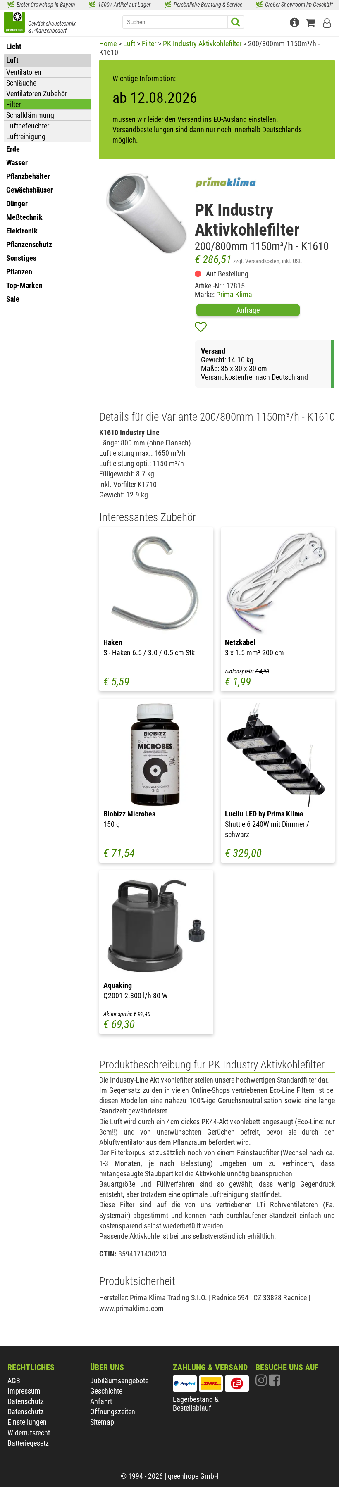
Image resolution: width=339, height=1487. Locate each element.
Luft (129, 43)
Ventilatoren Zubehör (36, 93)
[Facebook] (274, 1382)
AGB (13, 1380)
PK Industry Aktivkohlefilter (202, 43)
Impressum (24, 1391)
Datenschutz (25, 1401)
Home (108, 43)
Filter (13, 104)
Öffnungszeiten (112, 1411)
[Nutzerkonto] (328, 22)
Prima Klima (234, 294)
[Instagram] (262, 1382)
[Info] (295, 22)
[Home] (14, 23)
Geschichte (106, 1391)
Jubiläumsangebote (119, 1380)
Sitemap (102, 1422)
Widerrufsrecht (28, 1432)
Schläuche (21, 83)
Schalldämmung (30, 115)
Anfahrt (101, 1401)
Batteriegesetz (28, 1443)
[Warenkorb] (312, 22)
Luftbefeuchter (27, 125)
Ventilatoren (23, 72)
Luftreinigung (25, 136)
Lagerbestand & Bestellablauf (196, 1403)
